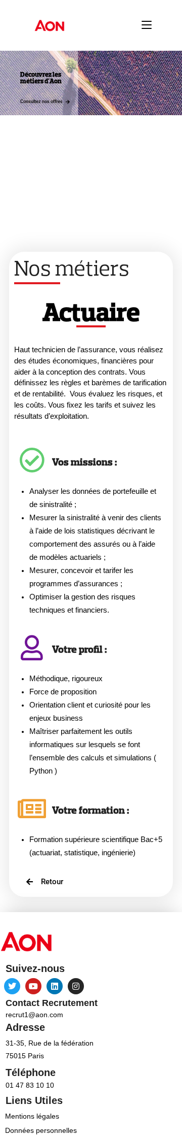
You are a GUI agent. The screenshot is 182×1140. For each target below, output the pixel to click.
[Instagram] (76, 986)
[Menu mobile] (147, 25)
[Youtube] (33, 986)
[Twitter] (12, 986)
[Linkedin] (55, 986)
